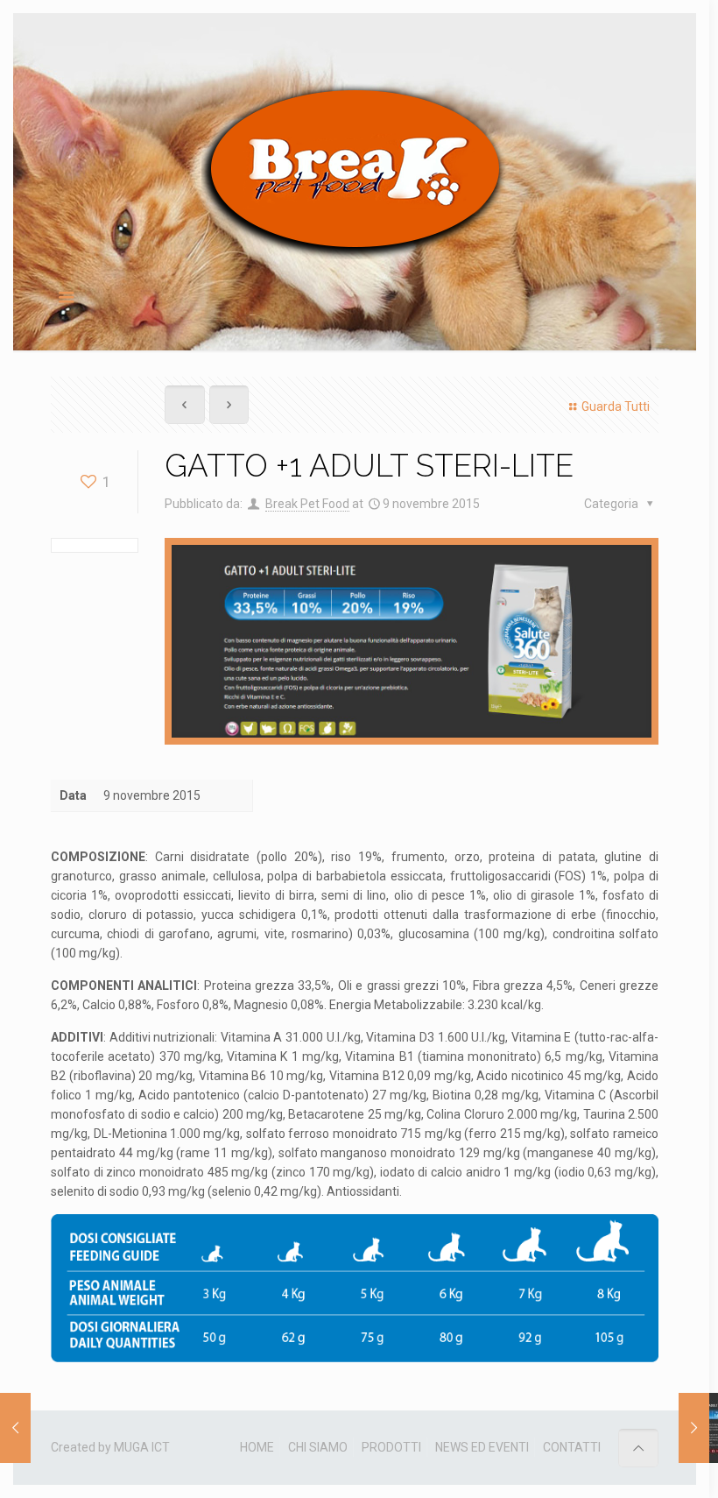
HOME (257, 1447)
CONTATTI (572, 1447)
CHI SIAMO (318, 1447)
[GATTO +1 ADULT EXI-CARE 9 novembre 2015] (694, 1428)
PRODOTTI (391, 1447)
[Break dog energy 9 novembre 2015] (15, 1428)
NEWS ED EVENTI (482, 1447)
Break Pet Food (307, 504)
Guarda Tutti (615, 406)
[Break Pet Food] (354, 169)
